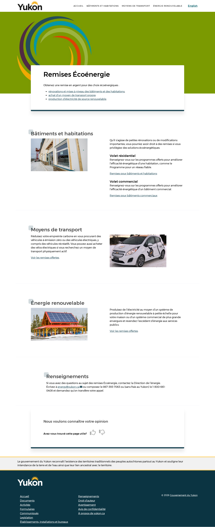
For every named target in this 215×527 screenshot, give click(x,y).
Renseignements (88, 496)
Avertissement (87, 504)
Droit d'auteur (86, 500)
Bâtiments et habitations (103, 6)
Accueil (78, 6)
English (193, 5)
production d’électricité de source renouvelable (77, 99)
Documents (27, 500)
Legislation (26, 517)
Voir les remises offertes (45, 257)
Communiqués (29, 513)
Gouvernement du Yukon (184, 495)
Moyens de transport (136, 6)
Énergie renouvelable (167, 6)
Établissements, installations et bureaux (44, 521)
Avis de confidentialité (91, 509)
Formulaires (27, 509)
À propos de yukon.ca (91, 513)
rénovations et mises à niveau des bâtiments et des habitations (86, 91)
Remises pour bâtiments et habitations (133, 173)
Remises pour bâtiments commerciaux (133, 195)
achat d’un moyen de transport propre (72, 95)
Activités (25, 504)
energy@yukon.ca (68, 386)
